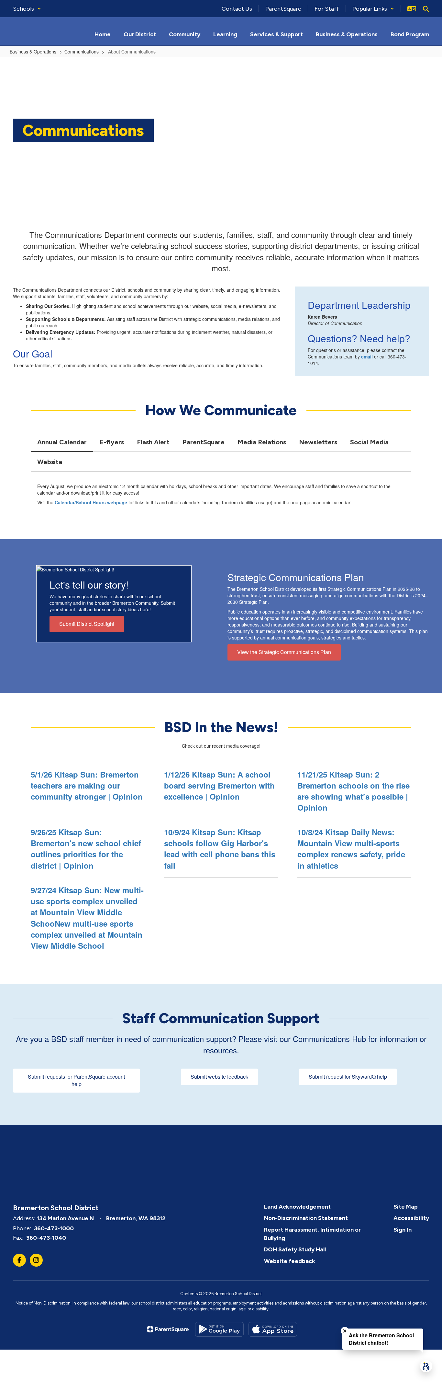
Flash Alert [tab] (153, 442)
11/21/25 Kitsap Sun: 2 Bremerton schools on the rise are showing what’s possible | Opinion (353, 791)
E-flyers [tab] (112, 442)
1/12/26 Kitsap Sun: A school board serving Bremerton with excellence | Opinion (219, 785)
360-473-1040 (46, 1237)
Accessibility (411, 1218)
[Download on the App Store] (273, 1329)
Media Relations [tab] (262, 442)
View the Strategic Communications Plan (284, 652)
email (367, 356)
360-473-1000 (54, 1228)
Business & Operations (33, 51)
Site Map (405, 1206)
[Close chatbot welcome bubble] (345, 1331)
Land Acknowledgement (297, 1206)
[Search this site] (426, 9)
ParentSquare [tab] (203, 442)
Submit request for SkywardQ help (348, 1076)
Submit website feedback (219, 1076)
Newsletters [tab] (318, 442)
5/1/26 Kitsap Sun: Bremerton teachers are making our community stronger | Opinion (87, 785)
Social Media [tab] (369, 442)
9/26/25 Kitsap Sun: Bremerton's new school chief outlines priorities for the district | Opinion (86, 848)
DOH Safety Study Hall (295, 1249)
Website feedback (289, 1261)
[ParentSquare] (167, 1329)
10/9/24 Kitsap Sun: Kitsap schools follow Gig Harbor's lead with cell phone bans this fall (219, 848)
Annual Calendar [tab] (62, 442)
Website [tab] (49, 462)
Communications (81, 51)
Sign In (402, 1229)
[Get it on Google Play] (219, 1329)
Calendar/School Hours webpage (91, 502)
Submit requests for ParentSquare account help (76, 1080)
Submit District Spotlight (86, 623)
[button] (27, 8)
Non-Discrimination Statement (306, 1218)
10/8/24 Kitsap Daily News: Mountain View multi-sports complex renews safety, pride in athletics (351, 848)
